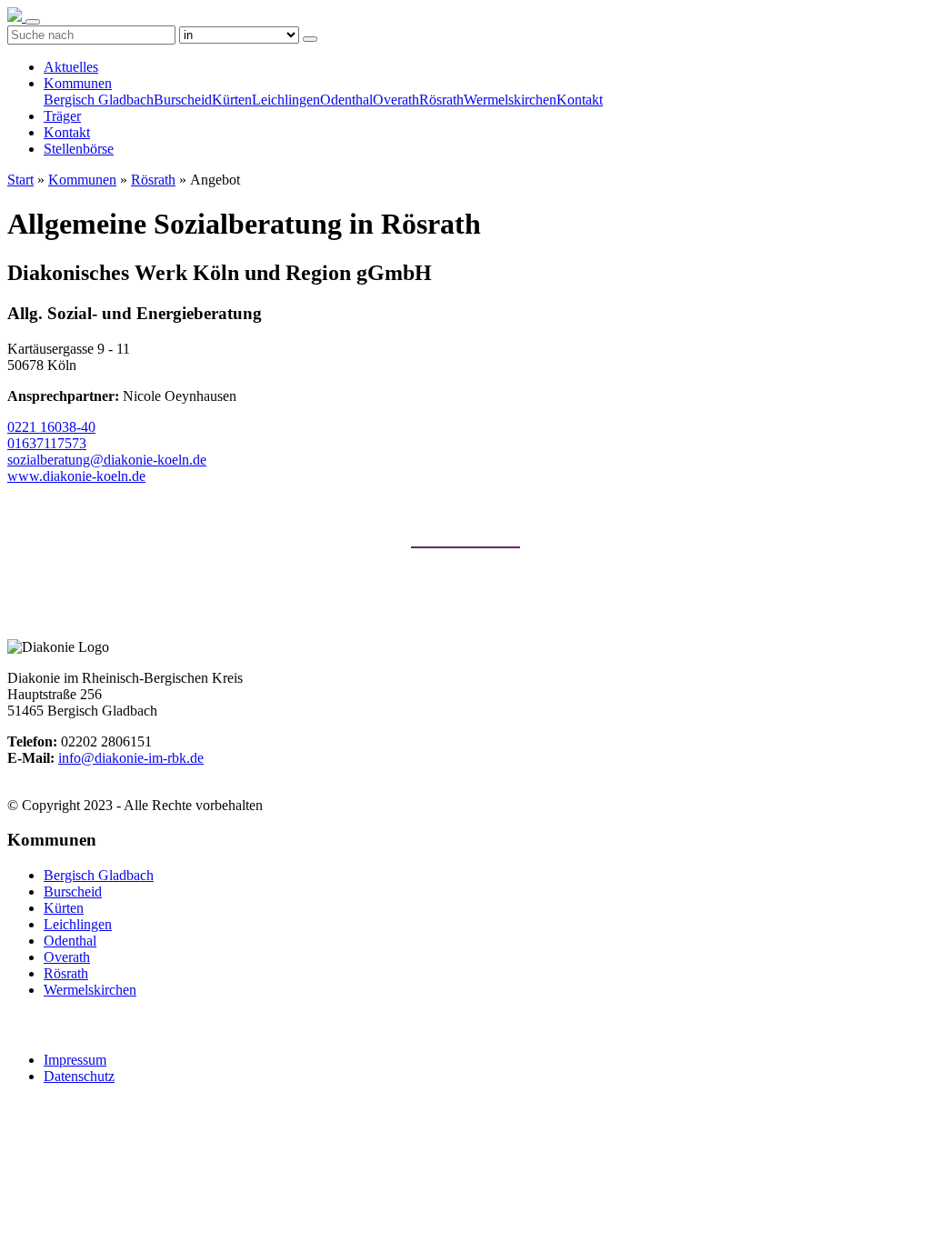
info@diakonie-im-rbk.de (131, 758)
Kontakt (579, 99)
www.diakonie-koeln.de (76, 476)
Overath (396, 99)
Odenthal (346, 99)
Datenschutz (79, 1076)
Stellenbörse (79, 148)
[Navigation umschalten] (32, 22)
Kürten (232, 99)
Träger (62, 116)
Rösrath (441, 99)
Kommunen (78, 83)
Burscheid (183, 99)
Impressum (75, 1059)
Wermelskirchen (510, 99)
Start (20, 179)
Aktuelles (71, 67)
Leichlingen (286, 99)
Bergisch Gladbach (99, 99)
